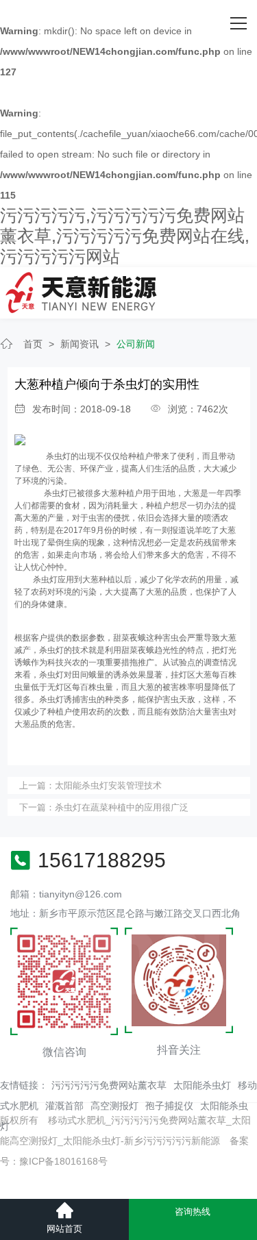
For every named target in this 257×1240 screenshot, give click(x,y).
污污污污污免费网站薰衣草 (109, 1085)
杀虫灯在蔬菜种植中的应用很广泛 (121, 807)
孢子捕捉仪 (169, 1105)
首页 (32, 343)
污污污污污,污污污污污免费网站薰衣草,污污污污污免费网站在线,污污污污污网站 (124, 236)
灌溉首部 (64, 1105)
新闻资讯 (79, 343)
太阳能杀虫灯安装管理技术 (108, 785)
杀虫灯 (57, 456)
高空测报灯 (114, 1105)
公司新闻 (136, 343)
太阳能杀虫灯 (202, 1085)
